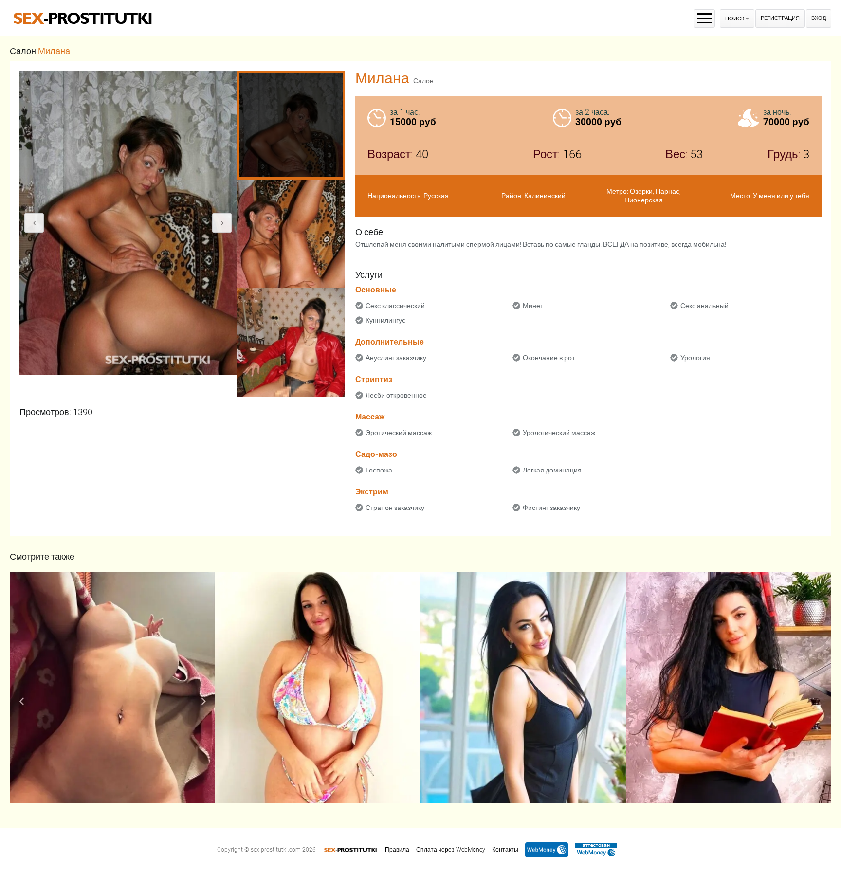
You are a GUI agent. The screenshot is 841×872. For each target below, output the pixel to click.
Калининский (545, 196)
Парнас (667, 191)
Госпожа (379, 470)
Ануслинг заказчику (396, 358)
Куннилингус (385, 320)
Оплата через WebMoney (450, 849)
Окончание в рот (549, 358)
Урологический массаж (559, 432)
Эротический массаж (399, 432)
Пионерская (643, 200)
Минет (533, 305)
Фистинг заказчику (551, 507)
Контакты (505, 849)
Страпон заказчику (395, 507)
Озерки (641, 191)
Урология (695, 358)
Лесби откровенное (396, 395)
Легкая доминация (552, 470)
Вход (818, 18)
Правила (397, 849)
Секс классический (395, 305)
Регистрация (780, 18)
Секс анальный (704, 305)
